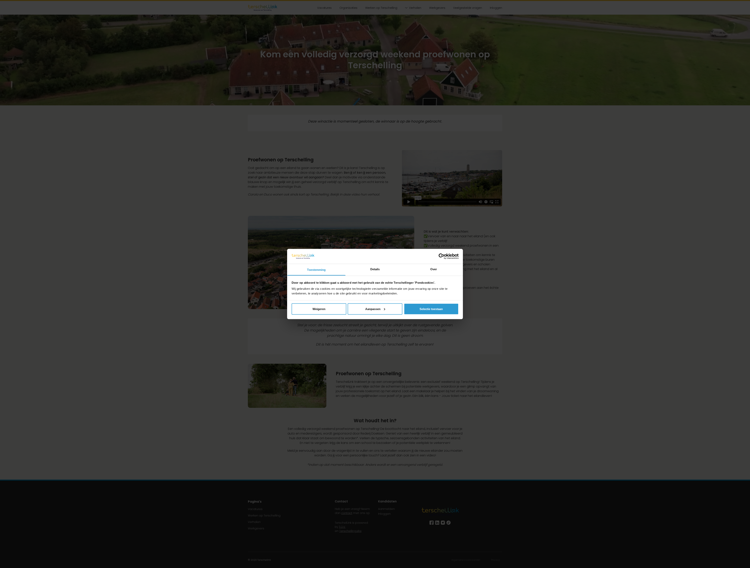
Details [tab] (375, 269)
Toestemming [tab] (316, 269)
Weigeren (318, 308)
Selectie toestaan (431, 308)
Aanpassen (372, 308)
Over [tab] (433, 269)
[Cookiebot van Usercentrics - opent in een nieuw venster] (441, 256)
